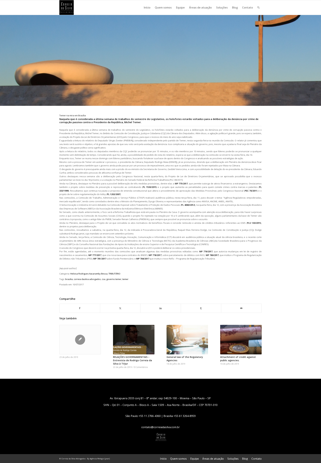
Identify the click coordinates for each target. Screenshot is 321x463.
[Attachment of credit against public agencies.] (241, 339)
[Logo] (66, 7)
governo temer (113, 279)
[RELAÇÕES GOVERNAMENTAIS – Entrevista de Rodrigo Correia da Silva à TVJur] (133, 339)
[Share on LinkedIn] (160, 308)
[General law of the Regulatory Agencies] (187, 339)
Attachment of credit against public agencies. (238, 358)
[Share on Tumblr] (201, 308)
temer (125, 279)
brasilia (69, 279)
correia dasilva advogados (87, 279)
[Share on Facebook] (80, 308)
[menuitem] (147, 7)
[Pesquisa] (258, 7)
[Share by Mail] (241, 308)
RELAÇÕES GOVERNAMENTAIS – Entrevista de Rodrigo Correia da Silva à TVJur (132, 360)
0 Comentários (141, 367)
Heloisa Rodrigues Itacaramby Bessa (89, 273)
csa (103, 279)
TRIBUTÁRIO (114, 273)
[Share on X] (120, 308)
